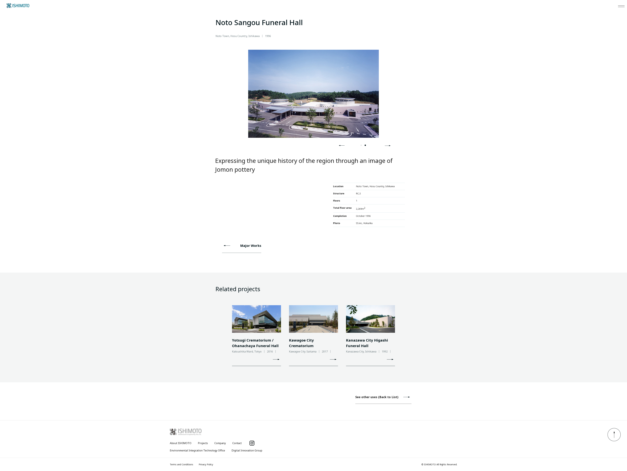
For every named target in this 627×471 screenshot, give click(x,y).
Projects (203, 443)
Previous (342, 145)
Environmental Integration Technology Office (197, 450)
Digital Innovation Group (247, 450)
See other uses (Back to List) (376, 397)
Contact (237, 443)
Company (220, 443)
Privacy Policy (206, 464)
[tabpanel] (313, 94)
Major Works (250, 245)
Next (387, 145)
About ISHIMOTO (180, 443)
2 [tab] (365, 145)
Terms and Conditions (181, 464)
